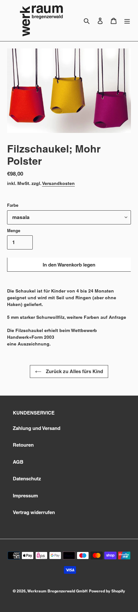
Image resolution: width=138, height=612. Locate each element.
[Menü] (127, 21)
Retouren (23, 445)
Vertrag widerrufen (34, 512)
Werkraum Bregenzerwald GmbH (57, 591)
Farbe (12, 205)
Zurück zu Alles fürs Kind (74, 371)
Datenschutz (27, 478)
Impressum (25, 495)
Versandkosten (58, 183)
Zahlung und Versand (36, 428)
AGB (18, 462)
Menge (13, 230)
